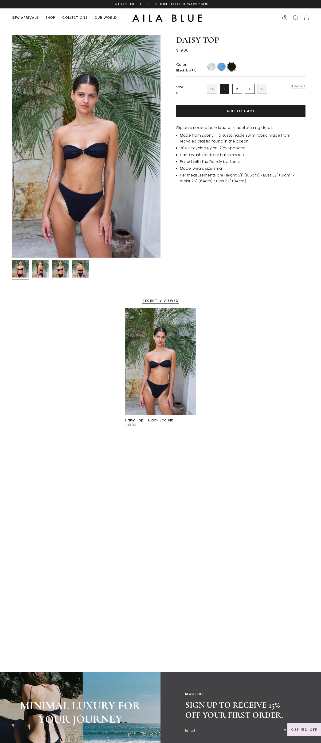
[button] (50, 18)
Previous (11, 146)
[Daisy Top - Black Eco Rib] (160, 361)
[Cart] (306, 18)
